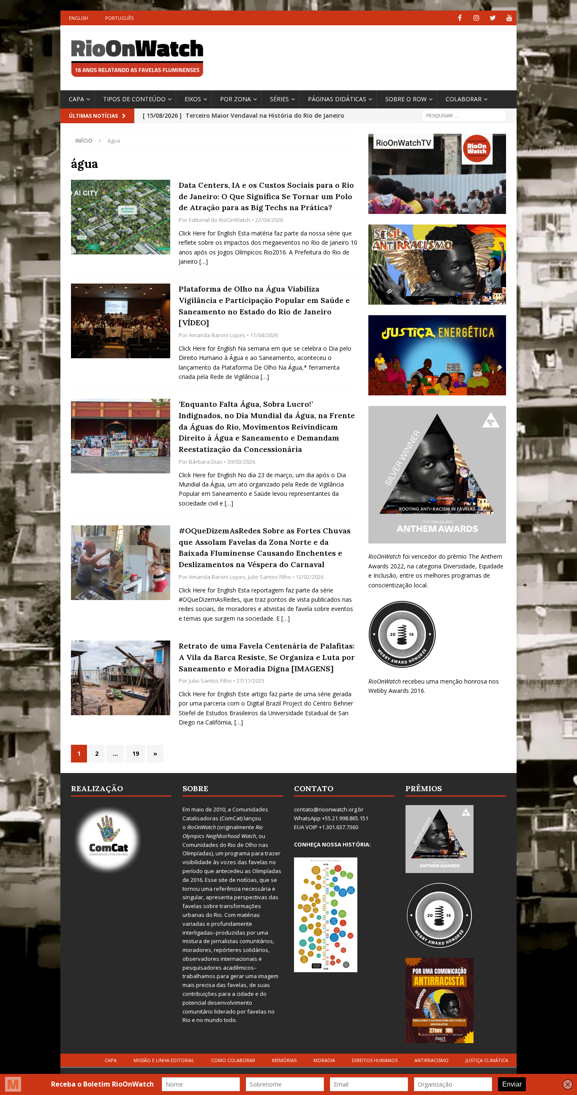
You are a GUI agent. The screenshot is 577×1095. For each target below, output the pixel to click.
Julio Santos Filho (269, 577)
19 (135, 753)
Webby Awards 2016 (396, 691)
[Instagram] (476, 18)
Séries (279, 99)
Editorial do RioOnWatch (219, 220)
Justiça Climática (486, 1060)
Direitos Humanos (374, 1060)
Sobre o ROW (406, 99)
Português (119, 18)
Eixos (193, 99)
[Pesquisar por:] (464, 115)
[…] (203, 261)
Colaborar (464, 99)
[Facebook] (459, 18)
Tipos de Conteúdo (134, 99)
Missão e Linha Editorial (163, 1060)
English (78, 18)
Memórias (284, 1060)
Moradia (324, 1060)
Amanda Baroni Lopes (217, 335)
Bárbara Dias (206, 461)
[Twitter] (492, 18)
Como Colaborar (233, 1060)
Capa (76, 99)
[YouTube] (509, 18)
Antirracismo (431, 1060)
